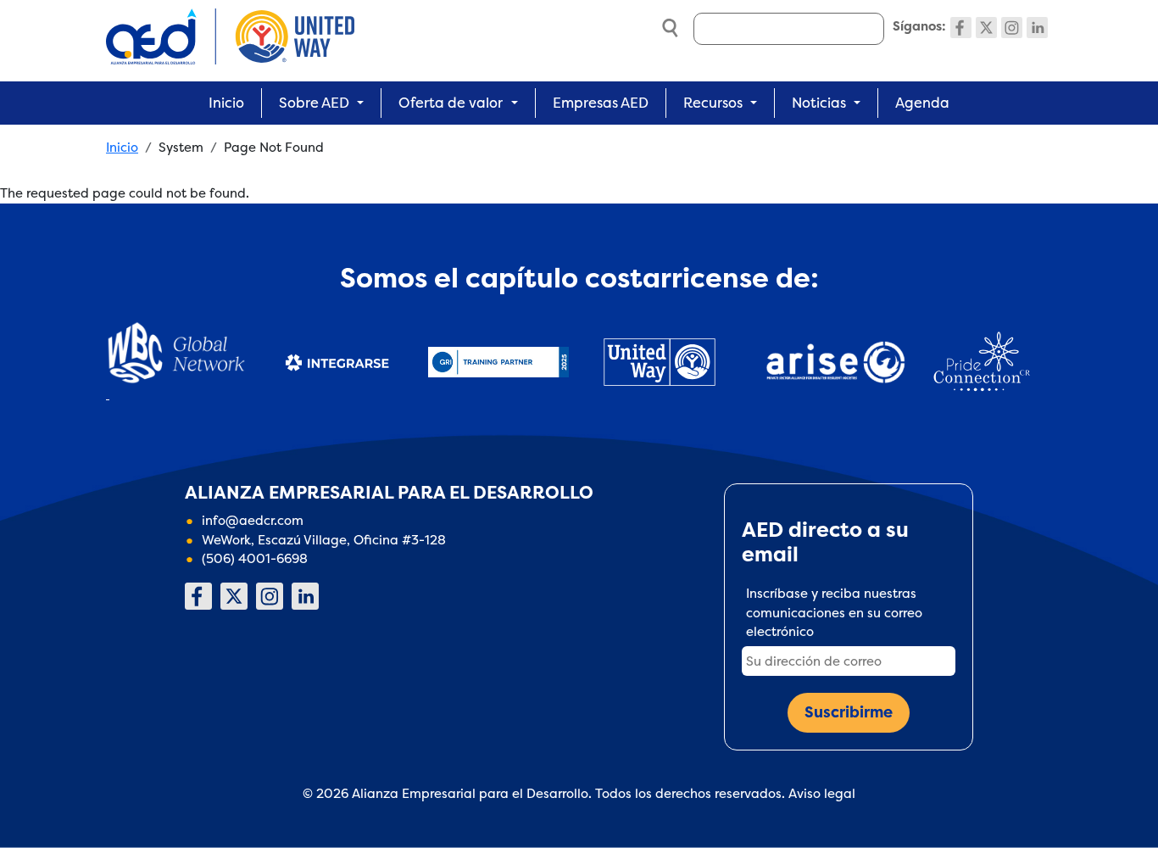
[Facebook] (960, 27)
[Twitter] (986, 27)
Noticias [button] (819, 102)
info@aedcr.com (252, 520)
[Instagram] (1011, 27)
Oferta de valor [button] (450, 102)
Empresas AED (601, 102)
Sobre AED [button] (314, 102)
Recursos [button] (713, 102)
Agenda (922, 102)
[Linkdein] (1037, 27)
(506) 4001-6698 (255, 558)
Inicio (226, 102)
